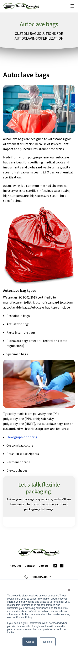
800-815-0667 (41, 577)
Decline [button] (47, 641)
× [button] (69, 588)
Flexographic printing (21, 437)
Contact (30, 565)
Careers (43, 565)
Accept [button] (30, 641)
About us (15, 565)
